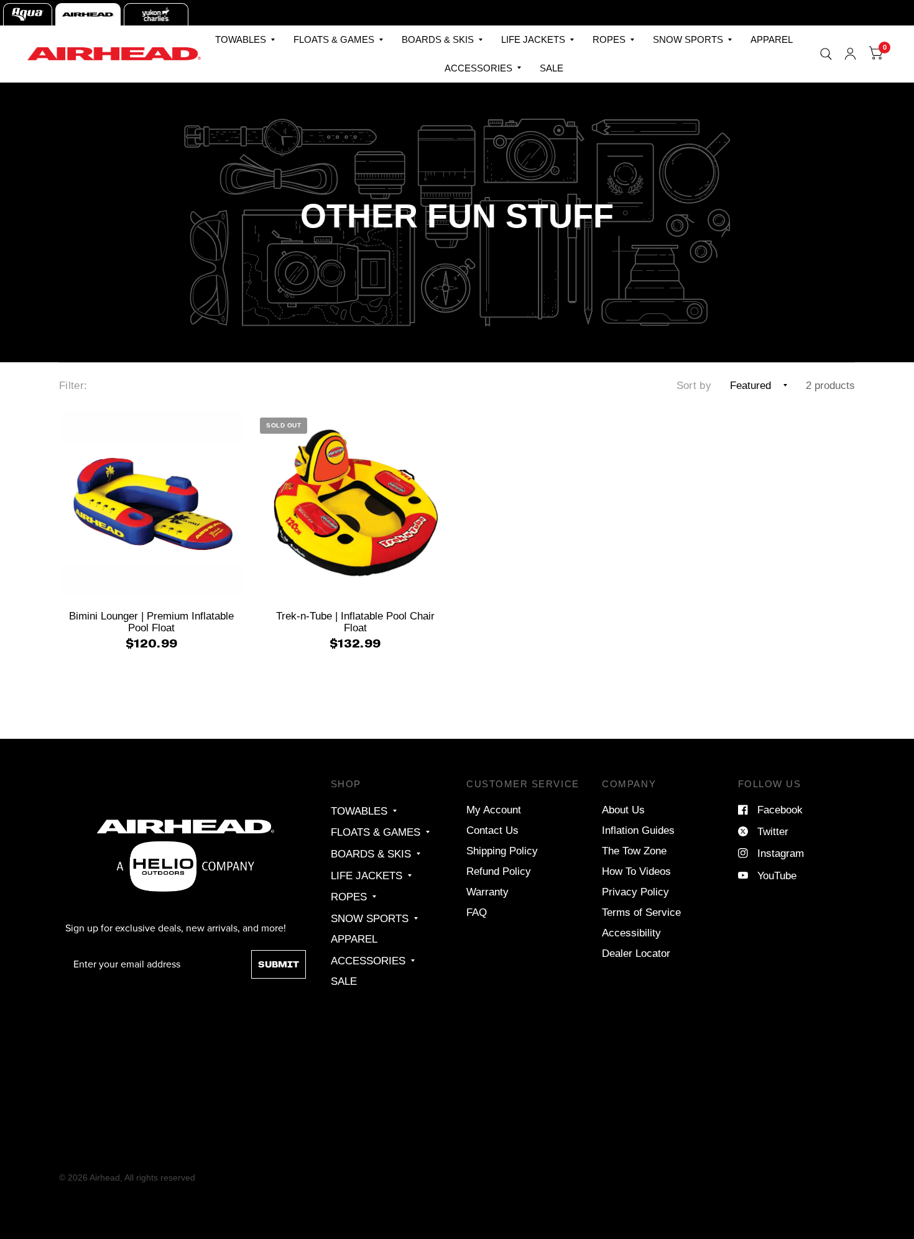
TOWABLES (240, 39)
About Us (623, 809)
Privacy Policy (635, 891)
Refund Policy (498, 871)
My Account (493, 809)
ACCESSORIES (478, 68)
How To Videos (636, 871)
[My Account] (850, 53)
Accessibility (631, 932)
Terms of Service (641, 912)
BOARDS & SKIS (438, 39)
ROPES (609, 39)
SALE (551, 68)
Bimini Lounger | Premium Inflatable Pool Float (151, 622)
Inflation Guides (638, 830)
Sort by (693, 385)
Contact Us (492, 830)
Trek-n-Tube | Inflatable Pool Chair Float (355, 622)
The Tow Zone (634, 850)
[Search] (826, 53)
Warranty (487, 891)
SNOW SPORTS (688, 39)
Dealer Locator (636, 953)
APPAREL (771, 39)
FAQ (476, 912)
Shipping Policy (502, 850)
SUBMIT (278, 964)
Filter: (73, 385)
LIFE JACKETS (533, 39)
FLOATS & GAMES (333, 39)
